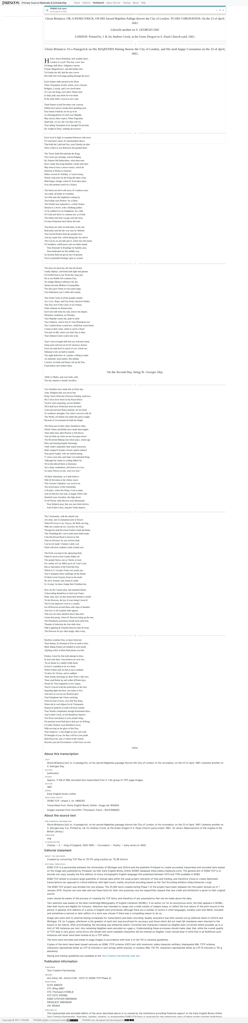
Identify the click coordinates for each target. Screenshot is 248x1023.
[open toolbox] (33, 11)
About (136, 2)
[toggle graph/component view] (22, 11)
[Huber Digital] (129, 1020)
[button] (213, 10)
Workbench (98, 2)
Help (143, 2)
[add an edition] (12, 11)
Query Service (113, 2)
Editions (86, 2)
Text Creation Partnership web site (121, 955)
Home (77, 2)
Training (126, 2)
